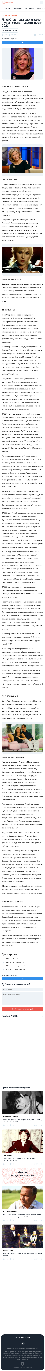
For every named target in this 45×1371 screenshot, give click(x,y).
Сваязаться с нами (22, 1337)
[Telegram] (23, 1343)
